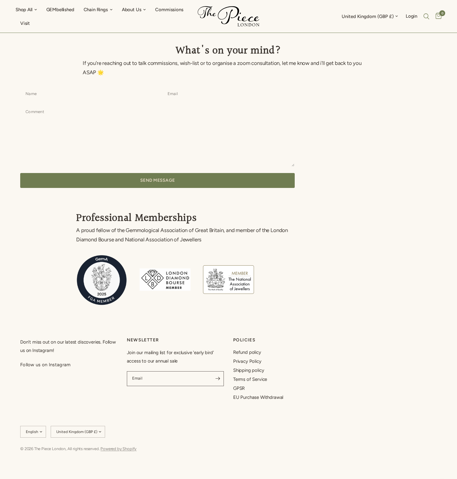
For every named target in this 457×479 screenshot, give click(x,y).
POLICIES (244, 340)
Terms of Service (250, 379)
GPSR (239, 388)
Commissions (169, 9)
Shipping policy (248, 370)
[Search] (426, 16)
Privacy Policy (247, 361)
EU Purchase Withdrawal (258, 397)
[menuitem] (29, 9)
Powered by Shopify (118, 448)
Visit (25, 23)
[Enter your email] (217, 378)
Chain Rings (96, 9)
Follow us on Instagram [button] (45, 364)
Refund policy (247, 352)
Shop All (24, 9)
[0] (436, 16)
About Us (131, 9)
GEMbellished (60, 9)
